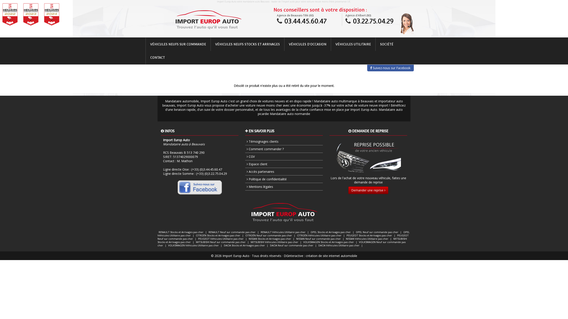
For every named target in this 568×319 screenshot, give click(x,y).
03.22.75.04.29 (373, 21)
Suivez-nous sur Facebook (391, 68)
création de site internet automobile (331, 256)
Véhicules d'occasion (307, 44)
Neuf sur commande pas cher (232, 232)
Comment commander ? (266, 149)
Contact (157, 57)
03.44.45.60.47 (305, 21)
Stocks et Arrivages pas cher (181, 232)
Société (386, 44)
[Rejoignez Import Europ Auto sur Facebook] (199, 187)
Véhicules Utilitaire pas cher (283, 232)
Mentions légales (260, 187)
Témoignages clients (263, 141)
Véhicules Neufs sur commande (178, 44)
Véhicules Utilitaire (353, 44)
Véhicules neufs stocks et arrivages (247, 44)
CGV (251, 156)
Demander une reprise (367, 190)
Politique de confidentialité (267, 179)
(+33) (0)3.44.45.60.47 (206, 169)
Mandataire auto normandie (290, 114)
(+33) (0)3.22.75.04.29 (211, 173)
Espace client (257, 164)
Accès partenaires (261, 171)
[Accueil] (208, 19)
